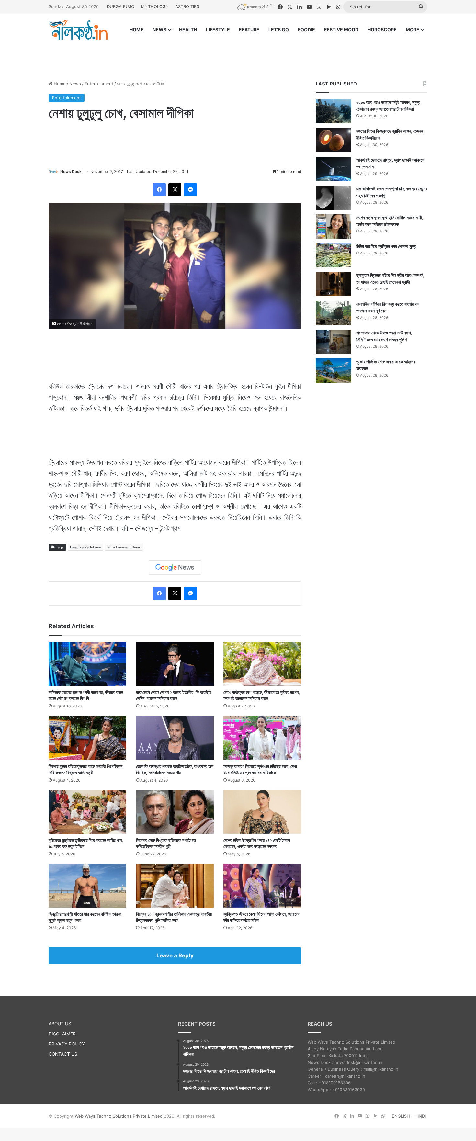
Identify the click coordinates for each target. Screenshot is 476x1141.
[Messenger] (190, 189)
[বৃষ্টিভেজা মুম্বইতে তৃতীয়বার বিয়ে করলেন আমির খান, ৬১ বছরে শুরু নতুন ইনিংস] (87, 812)
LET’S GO (278, 29)
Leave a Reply (175, 955)
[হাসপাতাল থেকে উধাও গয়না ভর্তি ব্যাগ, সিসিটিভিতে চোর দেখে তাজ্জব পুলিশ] (333, 342)
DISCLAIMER (62, 1033)
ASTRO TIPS (187, 6)
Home (59, 83)
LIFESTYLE (218, 29)
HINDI (420, 1116)
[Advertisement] (238, 54)
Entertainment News (124, 547)
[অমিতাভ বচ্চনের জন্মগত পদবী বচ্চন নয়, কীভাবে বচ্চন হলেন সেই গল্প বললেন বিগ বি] (87, 664)
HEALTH (188, 29)
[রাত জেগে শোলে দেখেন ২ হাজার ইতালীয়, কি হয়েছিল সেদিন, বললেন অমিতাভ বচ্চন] (175, 664)
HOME (136, 29)
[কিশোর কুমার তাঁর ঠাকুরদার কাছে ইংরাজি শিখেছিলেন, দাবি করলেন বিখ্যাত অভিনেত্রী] (87, 738)
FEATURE (249, 29)
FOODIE (306, 29)
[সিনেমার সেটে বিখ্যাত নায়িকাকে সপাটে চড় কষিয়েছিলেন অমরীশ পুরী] (175, 812)
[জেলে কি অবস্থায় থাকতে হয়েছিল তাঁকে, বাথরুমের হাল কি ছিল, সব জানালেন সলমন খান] (175, 738)
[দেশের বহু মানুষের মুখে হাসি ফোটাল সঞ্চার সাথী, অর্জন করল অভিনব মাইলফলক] (333, 226)
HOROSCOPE (382, 29)
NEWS (159, 29)
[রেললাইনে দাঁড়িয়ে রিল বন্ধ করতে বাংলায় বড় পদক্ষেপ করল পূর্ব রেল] (333, 313)
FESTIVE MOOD (341, 29)
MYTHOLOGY (155, 6)
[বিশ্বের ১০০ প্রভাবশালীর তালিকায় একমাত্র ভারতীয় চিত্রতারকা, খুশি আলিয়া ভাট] (175, 886)
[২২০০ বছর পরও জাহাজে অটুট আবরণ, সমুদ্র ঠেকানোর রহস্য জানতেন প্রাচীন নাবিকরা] (333, 111)
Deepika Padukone (85, 547)
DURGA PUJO (120, 6)
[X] (174, 189)
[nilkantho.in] (78, 30)
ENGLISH (401, 1116)
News (75, 83)
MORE (412, 29)
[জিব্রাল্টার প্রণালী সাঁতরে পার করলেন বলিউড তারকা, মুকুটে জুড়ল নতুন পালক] (87, 886)
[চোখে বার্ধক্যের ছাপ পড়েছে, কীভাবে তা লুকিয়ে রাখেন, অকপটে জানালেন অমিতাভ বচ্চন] (262, 664)
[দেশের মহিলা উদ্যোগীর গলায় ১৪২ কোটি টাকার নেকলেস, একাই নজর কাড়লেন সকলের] (262, 812)
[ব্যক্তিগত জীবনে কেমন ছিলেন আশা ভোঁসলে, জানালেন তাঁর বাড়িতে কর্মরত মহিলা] (262, 886)
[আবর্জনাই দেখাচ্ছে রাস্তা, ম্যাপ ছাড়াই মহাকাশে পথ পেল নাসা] (333, 169)
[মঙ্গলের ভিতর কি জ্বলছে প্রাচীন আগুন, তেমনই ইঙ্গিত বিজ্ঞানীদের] (333, 140)
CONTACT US (63, 1053)
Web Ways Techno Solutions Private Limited (119, 1116)
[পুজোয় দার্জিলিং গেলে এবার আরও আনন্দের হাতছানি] (333, 370)
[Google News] (175, 567)
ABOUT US (60, 1023)
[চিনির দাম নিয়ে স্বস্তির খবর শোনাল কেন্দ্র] (333, 255)
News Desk (71, 171)
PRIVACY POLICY (67, 1043)
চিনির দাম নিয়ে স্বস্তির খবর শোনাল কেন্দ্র (386, 246)
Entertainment (99, 83)
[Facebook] (159, 189)
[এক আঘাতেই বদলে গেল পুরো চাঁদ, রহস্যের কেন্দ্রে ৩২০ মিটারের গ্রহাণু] (333, 198)
